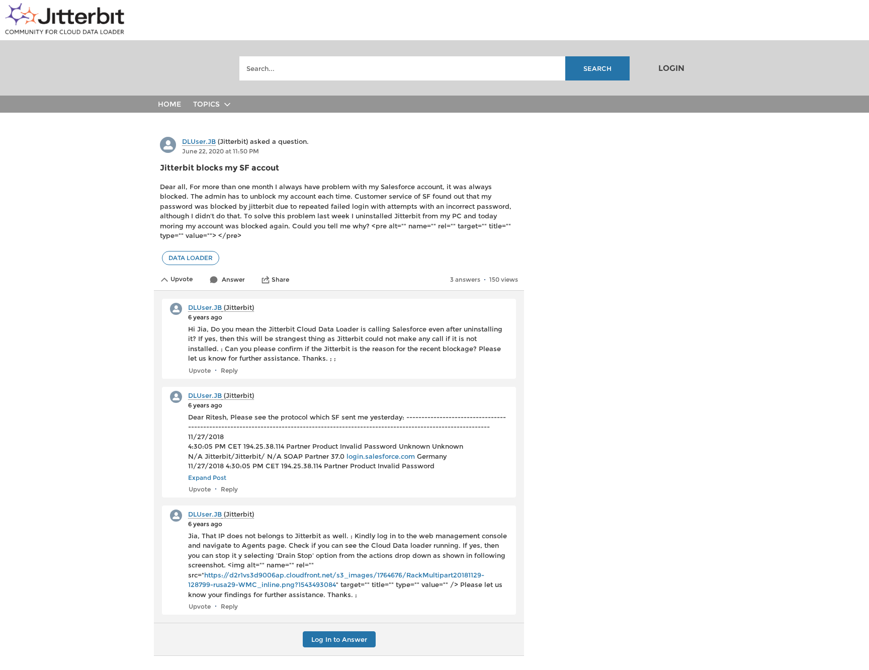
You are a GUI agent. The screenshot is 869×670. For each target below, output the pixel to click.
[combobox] (434, 68)
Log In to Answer (339, 639)
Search (597, 68)
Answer (233, 279)
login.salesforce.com (380, 456)
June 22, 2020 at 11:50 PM (220, 151)
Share (280, 279)
